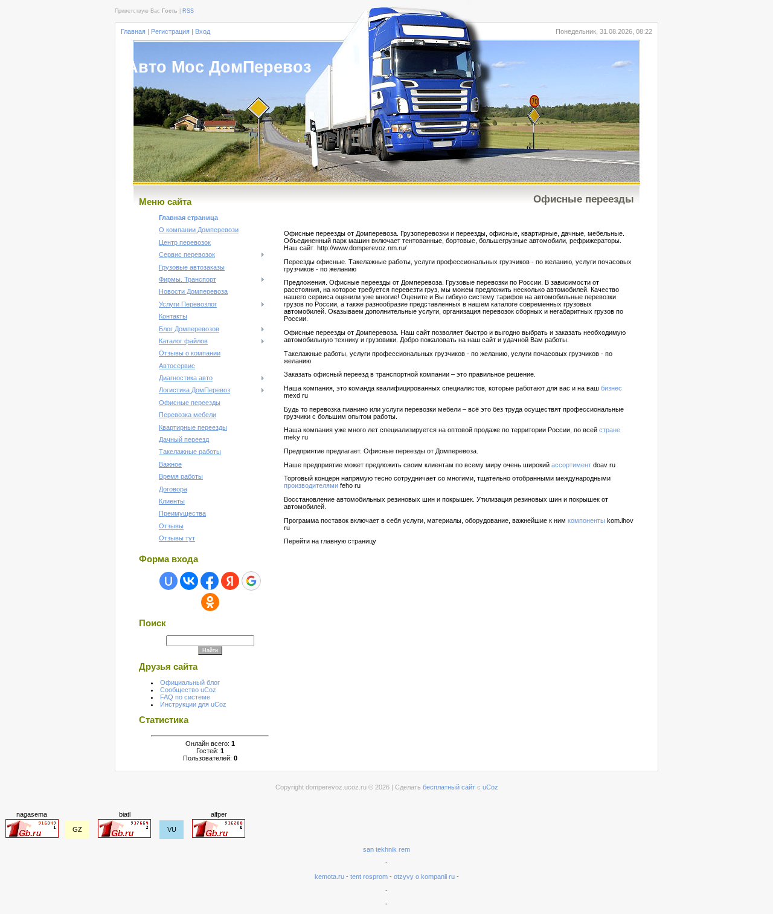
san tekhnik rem (386, 849)
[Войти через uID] (168, 581)
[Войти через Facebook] (209, 581)
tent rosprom (370, 876)
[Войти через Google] (251, 581)
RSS (188, 11)
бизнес (611, 388)
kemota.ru (329, 876)
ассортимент (571, 464)
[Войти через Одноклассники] (210, 602)
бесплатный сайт (449, 787)
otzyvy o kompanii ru (424, 876)
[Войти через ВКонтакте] (189, 581)
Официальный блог (190, 682)
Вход (202, 31)
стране (609, 429)
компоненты (586, 520)
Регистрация (170, 31)
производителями (311, 485)
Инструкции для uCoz (193, 704)
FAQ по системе (185, 697)
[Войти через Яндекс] (230, 581)
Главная (133, 31)
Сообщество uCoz (188, 689)
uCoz (490, 787)
